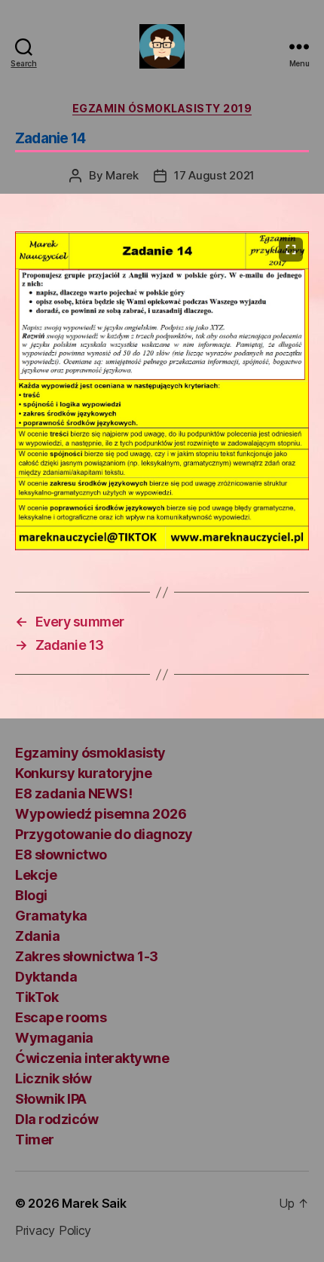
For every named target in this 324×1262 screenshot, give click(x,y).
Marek (122, 175)
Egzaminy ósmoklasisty (90, 753)
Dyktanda (46, 977)
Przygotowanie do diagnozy (104, 834)
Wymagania (54, 1038)
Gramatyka (51, 916)
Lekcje (36, 875)
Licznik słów (53, 1078)
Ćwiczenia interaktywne (92, 1058)
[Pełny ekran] (291, 249)
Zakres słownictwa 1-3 (86, 956)
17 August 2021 (214, 175)
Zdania (37, 936)
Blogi (31, 895)
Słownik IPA (51, 1099)
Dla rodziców (56, 1119)
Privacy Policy (53, 1230)
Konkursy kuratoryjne (83, 773)
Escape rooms (60, 1017)
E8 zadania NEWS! (73, 793)
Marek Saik (94, 1203)
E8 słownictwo (61, 854)
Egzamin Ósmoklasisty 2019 (162, 108)
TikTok (36, 997)
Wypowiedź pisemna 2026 (100, 814)
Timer (34, 1139)
